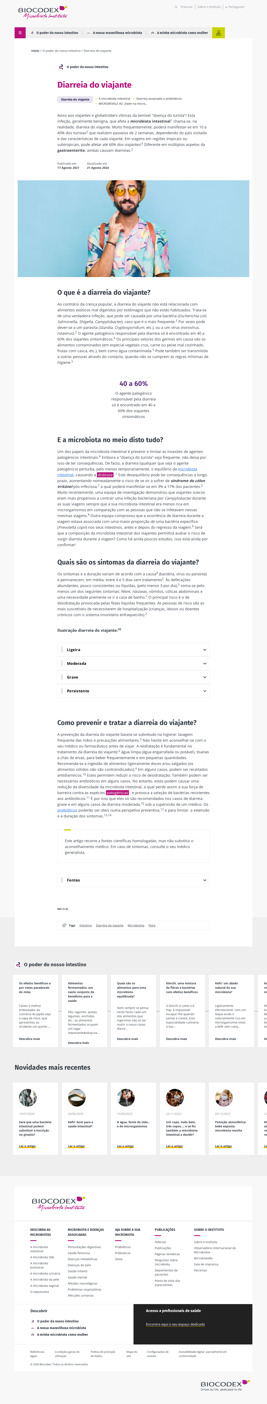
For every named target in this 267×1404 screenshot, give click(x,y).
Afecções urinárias (81, 1295)
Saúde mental (77, 1277)
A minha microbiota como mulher (182, 33)
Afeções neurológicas (82, 1283)
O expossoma (39, 1292)
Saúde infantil (77, 1271)
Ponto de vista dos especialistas (167, 1283)
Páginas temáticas (167, 1254)
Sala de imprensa (206, 1264)
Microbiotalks (203, 1258)
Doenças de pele (79, 1265)
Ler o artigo (27, 1146)
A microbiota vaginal (44, 1286)
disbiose (105, 474)
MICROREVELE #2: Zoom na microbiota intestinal (124, 104)
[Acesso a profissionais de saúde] (218, 32)
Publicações (165, 1230)
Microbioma (136, 925)
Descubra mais (29, 1039)
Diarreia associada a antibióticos (159, 99)
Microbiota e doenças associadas (86, 1232)
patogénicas (117, 792)
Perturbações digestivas (84, 1247)
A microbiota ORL (42, 1257)
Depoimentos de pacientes (166, 1272)
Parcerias (200, 1270)
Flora (152, 925)
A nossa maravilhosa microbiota (117, 33)
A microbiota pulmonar (39, 1265)
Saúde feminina (79, 1253)
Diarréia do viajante (75, 99)
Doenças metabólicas (82, 1259)
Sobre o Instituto (209, 7)
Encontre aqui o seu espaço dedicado (175, 1324)
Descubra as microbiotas (40, 1232)
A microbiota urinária (45, 1273)
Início (35, 51)
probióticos (67, 810)
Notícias (160, 1242)
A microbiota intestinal (114, 99)
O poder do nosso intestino (57, 33)
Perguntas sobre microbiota (166, 1262)
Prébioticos (123, 1253)
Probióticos (123, 1247)
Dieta (118, 1259)
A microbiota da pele (44, 1279)
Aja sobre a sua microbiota (127, 1232)
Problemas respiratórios (84, 1289)
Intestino (85, 925)
